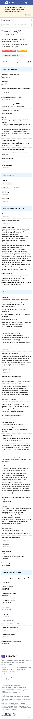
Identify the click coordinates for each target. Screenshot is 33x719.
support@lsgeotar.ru (7, 679)
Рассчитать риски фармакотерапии (12, 457)
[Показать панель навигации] (2, 2)
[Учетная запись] (30, 2)
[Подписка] (22, 2)
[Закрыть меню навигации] (29, 715)
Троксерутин (5, 99)
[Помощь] (26, 2)
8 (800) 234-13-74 (6, 669)
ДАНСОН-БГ (5, 84)
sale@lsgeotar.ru (22, 669)
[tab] (13, 62)
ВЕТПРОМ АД (6, 609)
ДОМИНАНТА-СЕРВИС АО (10, 623)
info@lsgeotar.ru (6, 674)
